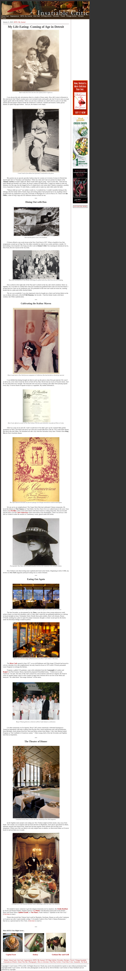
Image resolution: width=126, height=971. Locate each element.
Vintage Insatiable (80, 960)
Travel (63, 16)
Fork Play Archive (55, 962)
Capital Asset (11, 955)
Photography (33, 962)
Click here (6, 914)
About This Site (23, 962)
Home (6, 960)
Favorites (56, 16)
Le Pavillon (12, 511)
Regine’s (6, 672)
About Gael (5, 16)
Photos (4, 18)
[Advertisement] (80, 49)
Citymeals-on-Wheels (10, 962)
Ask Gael (37, 16)
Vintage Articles (72, 16)
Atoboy (35, 955)
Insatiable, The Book (80, 962)
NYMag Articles (47, 16)
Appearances (15, 16)
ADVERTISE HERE (80, 206)
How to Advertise (43, 962)
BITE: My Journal (26, 16)
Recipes (81, 16)
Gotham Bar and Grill (60, 955)
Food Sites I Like (67, 962)
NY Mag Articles (51, 960)
